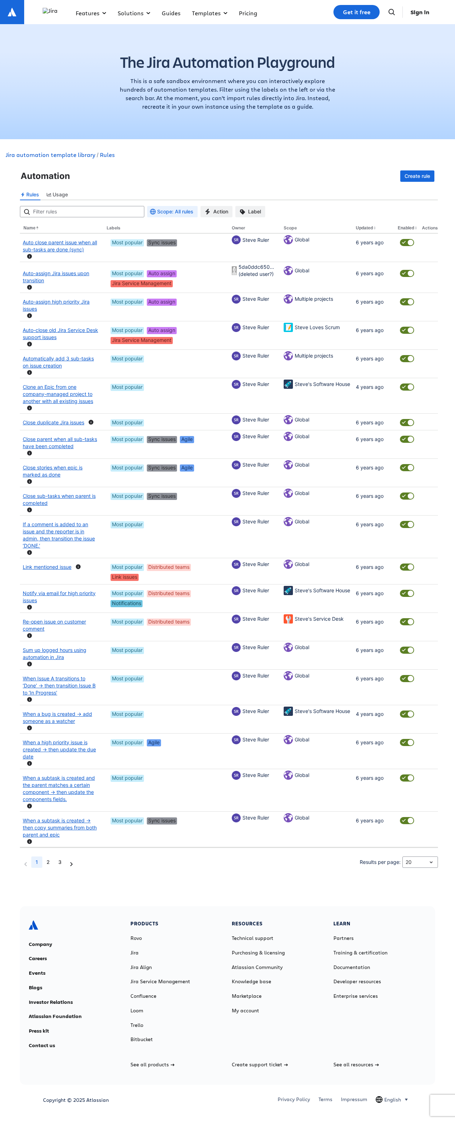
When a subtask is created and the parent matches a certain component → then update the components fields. (59, 788)
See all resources (353, 1064)
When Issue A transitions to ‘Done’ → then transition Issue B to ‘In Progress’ (59, 685)
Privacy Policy (294, 1099)
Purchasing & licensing (258, 953)
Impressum (354, 1099)
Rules (107, 154)
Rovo (136, 938)
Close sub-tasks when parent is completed (59, 499)
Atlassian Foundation (55, 1016)
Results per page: (380, 862)
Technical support (252, 938)
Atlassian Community (257, 967)
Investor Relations (51, 1002)
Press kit (39, 1031)
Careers (38, 958)
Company (40, 944)
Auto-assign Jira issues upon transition (56, 276)
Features (88, 13)
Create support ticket (257, 1064)
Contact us (42, 1045)
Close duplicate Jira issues (53, 422)
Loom (136, 1010)
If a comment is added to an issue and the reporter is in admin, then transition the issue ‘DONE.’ (59, 535)
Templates (206, 13)
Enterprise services (355, 996)
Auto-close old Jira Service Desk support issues (60, 333)
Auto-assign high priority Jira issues (56, 305)
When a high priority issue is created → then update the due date (59, 749)
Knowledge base (251, 981)
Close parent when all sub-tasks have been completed (60, 442)
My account (245, 1010)
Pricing (248, 13)
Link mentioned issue (47, 567)
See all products (149, 1064)
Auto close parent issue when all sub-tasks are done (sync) (60, 245)
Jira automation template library (50, 154)
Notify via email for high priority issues (59, 596)
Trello (136, 1025)
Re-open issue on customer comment (54, 625)
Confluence (143, 996)
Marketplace (247, 996)
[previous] (25, 864)
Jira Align (141, 967)
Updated (364, 227)
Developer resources (357, 981)
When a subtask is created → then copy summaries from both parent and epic (60, 827)
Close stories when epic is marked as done (52, 471)
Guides (171, 13)
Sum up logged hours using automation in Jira (54, 653)
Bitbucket (141, 1039)
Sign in (420, 12)
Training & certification (360, 953)
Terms (325, 1099)
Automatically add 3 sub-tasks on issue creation (58, 362)
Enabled (406, 227)
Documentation (351, 967)
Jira (134, 953)
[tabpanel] (229, 539)
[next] (71, 864)
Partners (343, 938)
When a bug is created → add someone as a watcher (57, 717)
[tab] (30, 194)
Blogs (35, 987)
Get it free (356, 12)
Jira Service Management (160, 981)
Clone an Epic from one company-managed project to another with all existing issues (58, 394)
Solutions (131, 13)
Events (37, 973)
